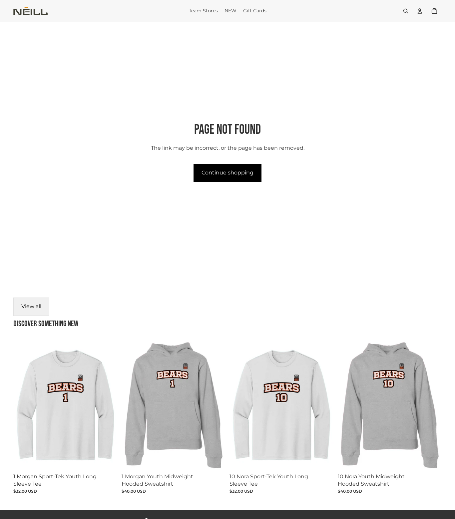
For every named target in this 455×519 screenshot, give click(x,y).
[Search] (405, 11)
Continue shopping (227, 172)
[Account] (419, 11)
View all (31, 306)
